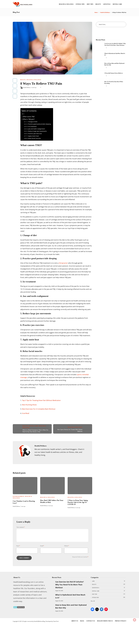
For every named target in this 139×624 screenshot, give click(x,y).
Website (66, 546)
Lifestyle (106, 4)
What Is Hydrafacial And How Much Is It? (70, 596)
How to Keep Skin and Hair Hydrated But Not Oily (71, 606)
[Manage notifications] (134, 619)
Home (96, 12)
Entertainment (18, 496)
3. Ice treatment (32, 126)
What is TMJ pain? (29, 119)
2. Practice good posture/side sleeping (39, 124)
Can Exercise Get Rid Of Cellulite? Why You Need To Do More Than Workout (69, 585)
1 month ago (33, 87)
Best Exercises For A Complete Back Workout (38, 409)
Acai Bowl (25, 413)
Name (18, 546)
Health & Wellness (66, 4)
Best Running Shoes (29, 405)
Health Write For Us (105, 621)
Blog (82, 621)
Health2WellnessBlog (39, 621)
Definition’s (108, 587)
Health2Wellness (26, 87)
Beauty (98, 4)
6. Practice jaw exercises (34, 133)
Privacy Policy (120, 621)
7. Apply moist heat (33, 136)
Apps (108, 581)
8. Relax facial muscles (34, 138)
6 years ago (50, 505)
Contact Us (90, 621)
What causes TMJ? (29, 116)
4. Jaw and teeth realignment (36, 129)
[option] (25, 491)
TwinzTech (56, 621)
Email (42, 546)
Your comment (21, 527)
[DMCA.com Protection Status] (19, 608)
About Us (74, 621)
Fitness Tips (80, 4)
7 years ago (22, 506)
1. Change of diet (32, 122)
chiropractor (63, 263)
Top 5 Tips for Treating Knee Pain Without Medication (41, 400)
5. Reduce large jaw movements (37, 131)
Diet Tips (90, 4)
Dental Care (117, 4)
